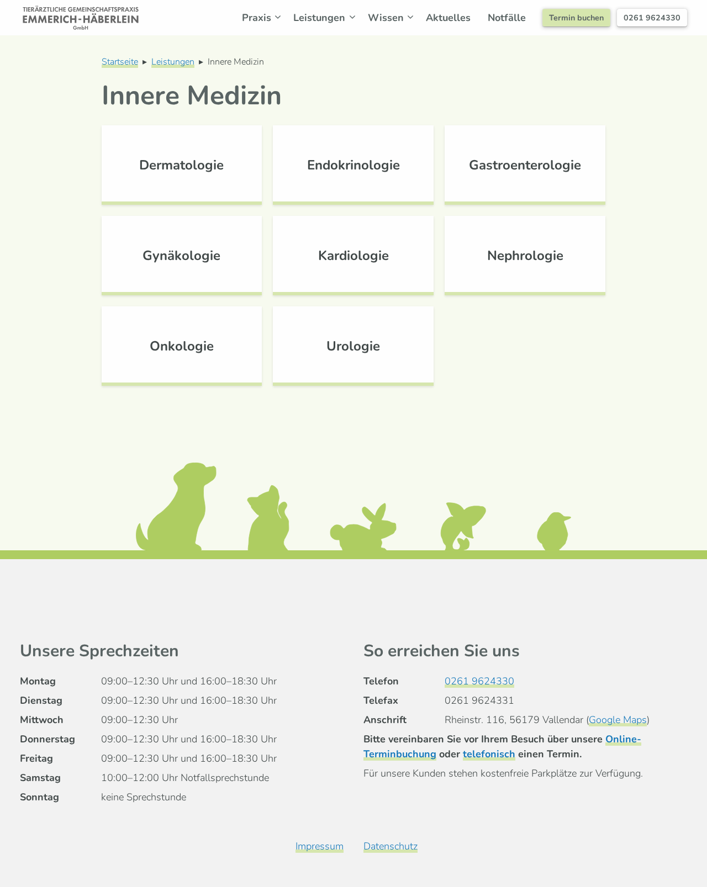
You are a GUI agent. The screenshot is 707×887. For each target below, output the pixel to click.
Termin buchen (576, 17)
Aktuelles (448, 17)
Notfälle (507, 17)
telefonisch (489, 754)
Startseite (120, 62)
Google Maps (618, 719)
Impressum (320, 846)
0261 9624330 (652, 17)
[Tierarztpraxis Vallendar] (80, 17)
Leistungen (172, 62)
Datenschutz (390, 846)
